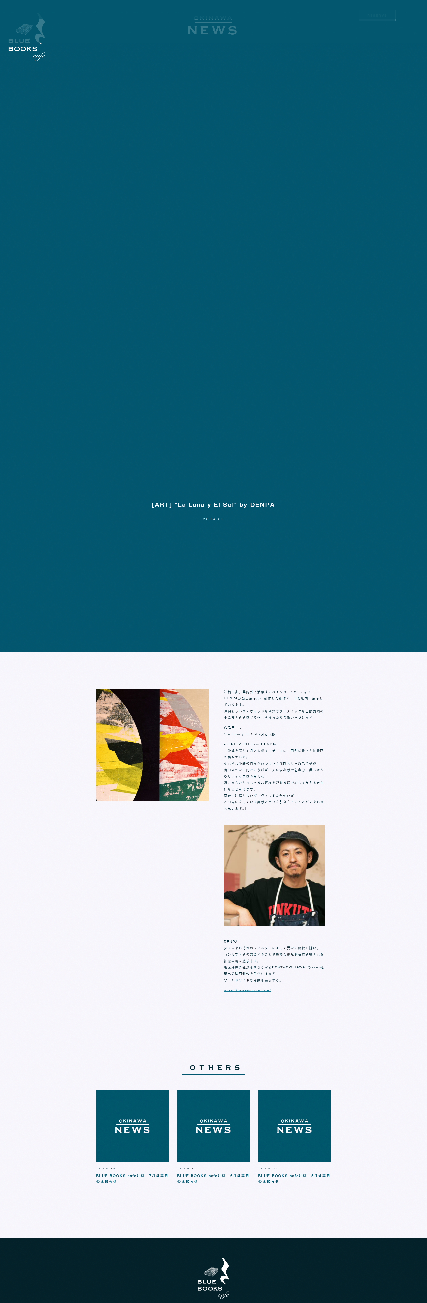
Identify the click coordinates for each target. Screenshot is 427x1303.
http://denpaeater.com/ (247, 990)
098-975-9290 (377, 26)
